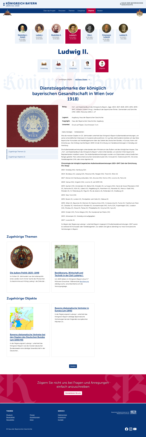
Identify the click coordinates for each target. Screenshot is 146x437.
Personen (61, 11)
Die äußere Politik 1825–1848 (24, 273)
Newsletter (10, 420)
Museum (9, 415)
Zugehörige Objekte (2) (17, 157)
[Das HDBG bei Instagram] (130, 429)
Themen (71, 11)
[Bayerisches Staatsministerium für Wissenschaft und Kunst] (121, 414)
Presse (32, 415)
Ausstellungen (35, 417)
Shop (31, 420)
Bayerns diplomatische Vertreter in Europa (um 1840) (72, 309)
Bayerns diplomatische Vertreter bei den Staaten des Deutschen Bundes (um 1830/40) (27, 337)
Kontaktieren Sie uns (73, 393)
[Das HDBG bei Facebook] (126, 429)
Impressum (62, 417)
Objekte (91, 11)
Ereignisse (81, 11)
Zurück (73, 366)
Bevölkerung (84, 281)
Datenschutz (62, 415)
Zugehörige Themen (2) (17, 151)
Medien (100, 11)
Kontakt (60, 420)
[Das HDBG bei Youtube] (134, 429)
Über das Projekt (49, 11)
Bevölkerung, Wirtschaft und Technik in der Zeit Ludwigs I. (69, 274)
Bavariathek (10, 417)
